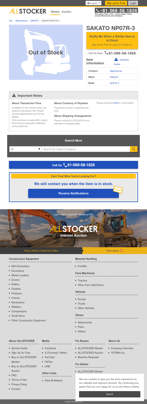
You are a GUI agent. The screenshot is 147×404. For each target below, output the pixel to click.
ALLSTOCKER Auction (90, 352)
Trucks (81, 303)
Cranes (15, 298)
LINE (47, 366)
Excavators (17, 270)
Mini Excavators (20, 266)
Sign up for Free (116, 3)
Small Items (18, 315)
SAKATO (114, 76)
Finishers (16, 293)
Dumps (82, 299)
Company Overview (122, 348)
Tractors (82, 280)
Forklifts (82, 266)
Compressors (19, 311)
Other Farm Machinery (91, 285)
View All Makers (54, 380)
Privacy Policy (19, 384)
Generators (17, 302)
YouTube (50, 357)
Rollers (15, 284)
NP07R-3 (114, 83)
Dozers (15, 279)
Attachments (116, 70)
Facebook (50, 348)
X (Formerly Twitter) (56, 352)
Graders (16, 288)
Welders (16, 307)
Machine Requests (88, 357)
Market (55, 11)
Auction (66, 11)
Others (82, 331)
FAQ (116, 102)
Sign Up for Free (20, 352)
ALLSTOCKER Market (90, 348)
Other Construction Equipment (28, 320)
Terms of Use (19, 379)
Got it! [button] (109, 394)
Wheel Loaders (20, 275)
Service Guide (19, 348)
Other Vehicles (86, 308)
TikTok (48, 362)
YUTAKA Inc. (118, 352)
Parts (81, 327)
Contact (15, 389)
